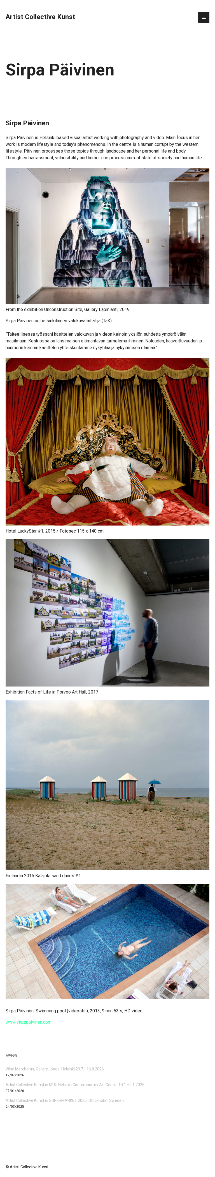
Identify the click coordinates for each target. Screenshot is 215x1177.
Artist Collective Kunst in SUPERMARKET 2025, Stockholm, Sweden (65, 1100)
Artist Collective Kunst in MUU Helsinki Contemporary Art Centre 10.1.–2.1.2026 (75, 1084)
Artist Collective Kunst (40, 17)
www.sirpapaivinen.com (29, 1022)
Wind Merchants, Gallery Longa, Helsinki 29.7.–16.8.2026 (55, 1069)
